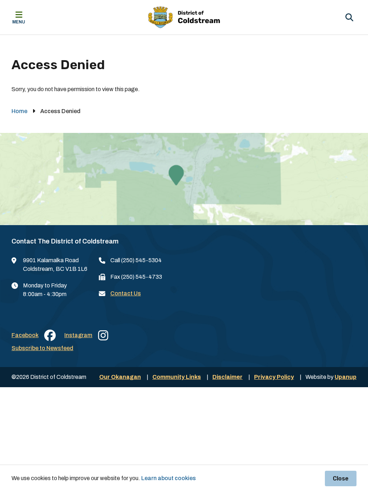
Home (19, 111)
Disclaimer (227, 377)
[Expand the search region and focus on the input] (349, 17)
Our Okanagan (120, 377)
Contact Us (125, 293)
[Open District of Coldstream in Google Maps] (184, 179)
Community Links (176, 377)
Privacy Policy (274, 377)
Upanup (345, 377)
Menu (18, 21)
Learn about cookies (168, 478)
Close (341, 478)
